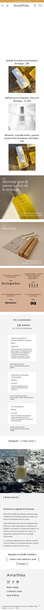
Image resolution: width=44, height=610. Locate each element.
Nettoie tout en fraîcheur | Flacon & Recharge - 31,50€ (22, 99)
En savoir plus (10, 608)
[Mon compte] (35, 6)
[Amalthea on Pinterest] (17, 583)
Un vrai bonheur (17, 407)
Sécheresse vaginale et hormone (18, 509)
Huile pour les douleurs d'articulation (20, 376)
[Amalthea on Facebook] (13, 583)
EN (7, 6)
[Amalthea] (21, 6)
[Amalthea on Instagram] (8, 583)
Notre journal (11, 497)
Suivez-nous (28, 441)
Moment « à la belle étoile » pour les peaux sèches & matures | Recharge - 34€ (21, 138)
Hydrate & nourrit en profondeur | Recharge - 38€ (22, 62)
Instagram (13, 441)
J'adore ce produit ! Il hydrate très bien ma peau (21, 339)
